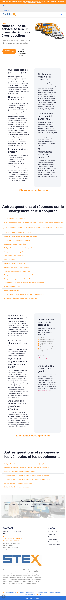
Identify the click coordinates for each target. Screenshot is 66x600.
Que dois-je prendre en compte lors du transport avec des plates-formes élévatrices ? (28, 479)
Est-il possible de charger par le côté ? (15, 244)
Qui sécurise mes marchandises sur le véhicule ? (18, 232)
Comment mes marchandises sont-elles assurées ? (18, 240)
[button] (61, 14)
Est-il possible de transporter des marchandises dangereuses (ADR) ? (24, 464)
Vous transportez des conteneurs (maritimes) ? (17, 267)
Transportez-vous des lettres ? (12, 286)
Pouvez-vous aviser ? (10, 259)
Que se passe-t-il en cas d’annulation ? (15, 218)
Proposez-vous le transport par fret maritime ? (17, 271)
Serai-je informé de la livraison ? (13, 255)
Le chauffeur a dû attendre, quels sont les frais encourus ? (20, 298)
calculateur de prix (13, 337)
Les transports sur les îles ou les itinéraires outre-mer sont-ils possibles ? (24, 282)
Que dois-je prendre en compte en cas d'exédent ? (18, 483)
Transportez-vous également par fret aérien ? (17, 279)
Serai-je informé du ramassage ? (13, 252)
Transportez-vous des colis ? (12, 290)
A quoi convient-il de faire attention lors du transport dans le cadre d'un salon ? (26, 467)
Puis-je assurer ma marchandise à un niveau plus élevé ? (20, 236)
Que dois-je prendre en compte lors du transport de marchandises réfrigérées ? (26, 475)
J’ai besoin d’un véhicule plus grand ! (14, 263)
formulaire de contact (44, 390)
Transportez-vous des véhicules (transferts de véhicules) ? (20, 275)
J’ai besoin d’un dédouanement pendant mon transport (19, 471)
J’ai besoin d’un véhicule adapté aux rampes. (17, 487)
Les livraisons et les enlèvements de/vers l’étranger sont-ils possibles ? (24, 294)
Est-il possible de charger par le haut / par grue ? (18, 248)
